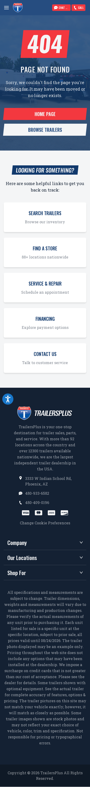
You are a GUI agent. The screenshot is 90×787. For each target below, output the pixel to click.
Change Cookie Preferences (45, 522)
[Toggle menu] (6, 7)
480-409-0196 (37, 502)
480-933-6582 (37, 493)
